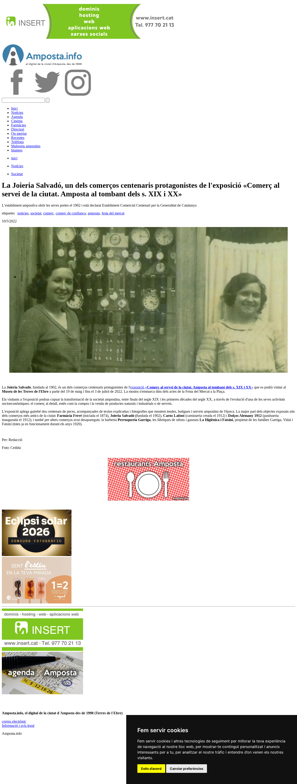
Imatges (17, 150)
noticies (23, 213)
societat (35, 213)
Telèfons (17, 142)
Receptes (17, 138)
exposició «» (191, 387)
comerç (48, 213)
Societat (17, 174)
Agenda (17, 117)
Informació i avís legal (18, 726)
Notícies (17, 113)
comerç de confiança (71, 213)
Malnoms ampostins (25, 146)
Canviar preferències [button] (186, 769)
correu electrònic (14, 721)
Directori (17, 129)
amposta (94, 213)
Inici (14, 108)
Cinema (17, 121)
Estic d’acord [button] (151, 769)
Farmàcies (18, 125)
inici (14, 158)
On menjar (19, 133)
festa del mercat (113, 213)
